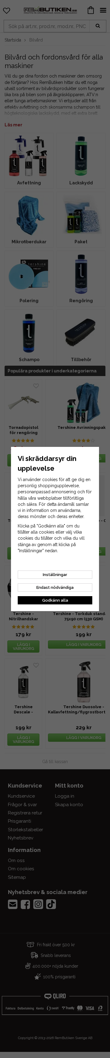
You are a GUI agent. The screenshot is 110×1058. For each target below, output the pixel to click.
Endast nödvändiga (55, 587)
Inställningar (55, 574)
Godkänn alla (55, 600)
